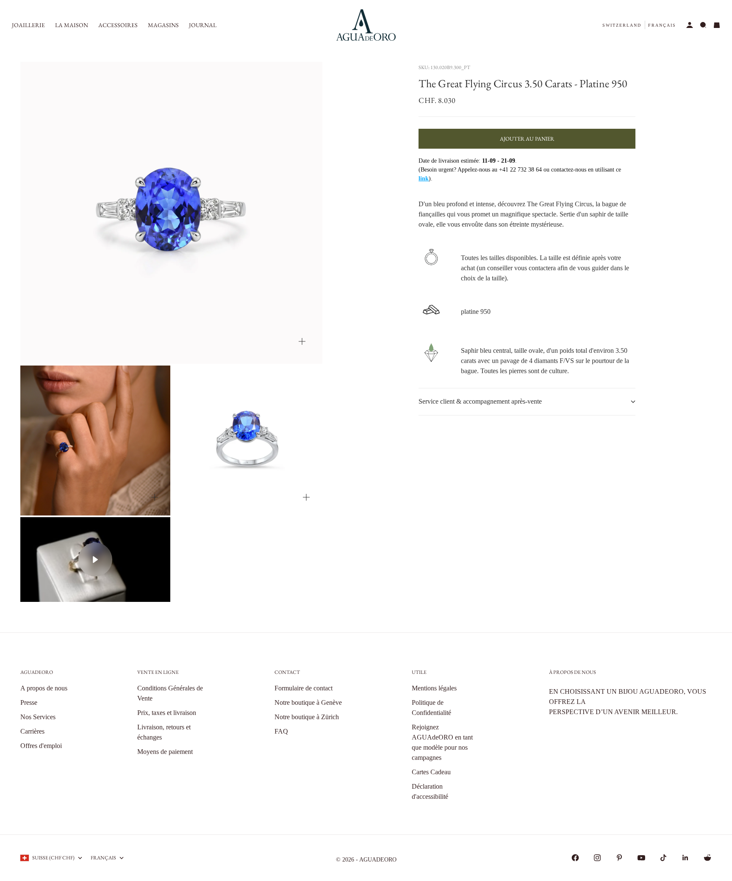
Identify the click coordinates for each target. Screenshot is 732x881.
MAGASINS (163, 25)
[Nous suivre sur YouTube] (641, 857)
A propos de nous (43, 688)
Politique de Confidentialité (431, 707)
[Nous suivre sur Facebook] (575, 857)
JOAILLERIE (28, 25)
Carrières (32, 731)
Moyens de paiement (165, 751)
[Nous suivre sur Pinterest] (619, 857)
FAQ (281, 731)
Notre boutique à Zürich (306, 716)
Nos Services (37, 716)
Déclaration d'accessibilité (430, 791)
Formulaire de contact (303, 688)
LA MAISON (71, 25)
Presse (28, 702)
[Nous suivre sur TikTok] (663, 857)
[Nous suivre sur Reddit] (707, 857)
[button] (622, 25)
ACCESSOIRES (118, 25)
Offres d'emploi (41, 745)
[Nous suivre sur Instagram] (597, 857)
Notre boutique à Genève (308, 702)
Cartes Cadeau (431, 772)
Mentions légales (434, 688)
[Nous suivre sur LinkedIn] (685, 857)
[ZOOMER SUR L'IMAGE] (302, 341)
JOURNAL (202, 25)
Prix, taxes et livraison (166, 712)
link (424, 178)
